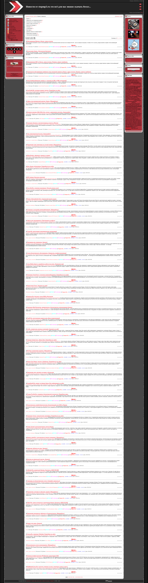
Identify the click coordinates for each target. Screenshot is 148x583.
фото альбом (133, 95)
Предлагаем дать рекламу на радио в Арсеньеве (40, 372)
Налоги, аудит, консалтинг (32, 23)
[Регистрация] (140, 7)
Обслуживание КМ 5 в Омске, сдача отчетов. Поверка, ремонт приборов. (47, 62)
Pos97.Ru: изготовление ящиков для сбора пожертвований (43, 318)
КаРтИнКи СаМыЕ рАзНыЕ (133, 30)
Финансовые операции (31, 33)
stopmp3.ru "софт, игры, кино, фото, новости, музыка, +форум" (40, 580)
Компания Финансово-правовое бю (52, 259)
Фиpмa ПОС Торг (43, 324)
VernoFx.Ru (47, 292)
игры (138, 101)
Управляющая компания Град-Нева (52, 551)
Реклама (28, 26)
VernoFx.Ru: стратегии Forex (32, 287)
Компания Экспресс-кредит (43, 96)
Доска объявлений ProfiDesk (51, 172)
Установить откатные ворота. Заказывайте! (35, 449)
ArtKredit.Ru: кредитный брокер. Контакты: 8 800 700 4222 (43, 470)
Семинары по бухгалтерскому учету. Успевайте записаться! (43, 481)
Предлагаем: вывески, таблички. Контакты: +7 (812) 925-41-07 (39, 493)
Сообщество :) (130, 78)
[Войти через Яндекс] (17, 49)
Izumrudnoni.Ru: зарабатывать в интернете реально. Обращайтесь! (40, 221)
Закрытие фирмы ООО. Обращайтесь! (34, 557)
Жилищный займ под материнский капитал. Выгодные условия (39, 102)
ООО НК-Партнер (49, 562)
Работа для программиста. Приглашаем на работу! (41, 220)
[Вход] (140, 9)
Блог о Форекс (48, 540)
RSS (142, 12)
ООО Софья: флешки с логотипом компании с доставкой (38, 113)
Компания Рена (42, 357)
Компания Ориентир (52, 140)
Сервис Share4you (48, 433)
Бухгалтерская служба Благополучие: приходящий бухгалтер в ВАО (41, 406)
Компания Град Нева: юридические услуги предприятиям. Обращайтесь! (42, 546)
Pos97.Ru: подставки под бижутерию (34, 319)
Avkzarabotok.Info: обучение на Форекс (34, 200)
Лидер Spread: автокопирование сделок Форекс (40, 426)
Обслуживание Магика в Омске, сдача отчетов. (40, 41)
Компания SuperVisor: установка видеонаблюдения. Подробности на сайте (48, 274)
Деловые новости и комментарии (34, 31)
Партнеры (129, 59)
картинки (138, 102)
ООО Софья (42, 118)
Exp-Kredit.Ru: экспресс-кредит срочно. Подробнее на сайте (43, 90)
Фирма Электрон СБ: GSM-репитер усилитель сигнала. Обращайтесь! (41, 211)
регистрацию (128, 112)
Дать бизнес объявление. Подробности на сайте (40, 166)
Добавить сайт (119, 16)
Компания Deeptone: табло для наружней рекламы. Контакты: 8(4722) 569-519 (43, 297)
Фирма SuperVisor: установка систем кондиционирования (38, 276)
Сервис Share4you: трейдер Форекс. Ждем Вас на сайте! (38, 428)
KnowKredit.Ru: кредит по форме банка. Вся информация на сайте (45, 383)
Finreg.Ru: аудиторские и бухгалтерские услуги (36, 232)
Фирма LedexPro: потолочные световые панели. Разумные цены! (40, 438)
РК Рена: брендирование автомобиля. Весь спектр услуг (38, 352)
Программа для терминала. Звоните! (37, 242)
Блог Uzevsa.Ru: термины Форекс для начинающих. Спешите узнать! (41, 535)
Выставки (29, 30)
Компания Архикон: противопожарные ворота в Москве (42, 123)
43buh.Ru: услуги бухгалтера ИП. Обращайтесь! (36, 503)
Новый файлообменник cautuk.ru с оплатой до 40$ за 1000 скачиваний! (47, 80)
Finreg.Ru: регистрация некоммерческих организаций (42, 231)
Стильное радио (42, 378)
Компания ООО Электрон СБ (53, 216)
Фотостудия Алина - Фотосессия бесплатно (39, 51)
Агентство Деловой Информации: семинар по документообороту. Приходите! (42, 482)
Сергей (41, 573)
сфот (126, 103)
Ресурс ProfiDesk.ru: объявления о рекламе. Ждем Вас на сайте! (40, 167)
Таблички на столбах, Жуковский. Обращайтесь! (36, 514)
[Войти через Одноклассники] (14, 52)
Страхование (29, 28)
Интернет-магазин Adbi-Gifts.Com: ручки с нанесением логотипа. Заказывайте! (48, 112)
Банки (28, 18)
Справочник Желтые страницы (45, 335)
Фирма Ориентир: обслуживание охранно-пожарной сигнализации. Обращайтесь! (43, 135)
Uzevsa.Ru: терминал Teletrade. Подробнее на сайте (41, 534)
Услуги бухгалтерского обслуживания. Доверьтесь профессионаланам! (46, 253)
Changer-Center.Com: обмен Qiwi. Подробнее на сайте (42, 340)
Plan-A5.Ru (50, 151)
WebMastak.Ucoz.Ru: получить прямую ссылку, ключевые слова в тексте (47, 566)
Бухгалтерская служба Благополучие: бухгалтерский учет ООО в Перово (47, 405)
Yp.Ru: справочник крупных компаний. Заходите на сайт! (43, 329)
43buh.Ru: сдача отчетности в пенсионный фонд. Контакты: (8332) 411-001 (47, 502)
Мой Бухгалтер (48, 313)
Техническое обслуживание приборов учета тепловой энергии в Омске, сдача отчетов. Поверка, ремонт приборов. (59, 71)
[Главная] (140, 4)
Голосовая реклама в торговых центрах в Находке (37, 373)
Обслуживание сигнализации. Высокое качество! (36, 417)
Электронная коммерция (32, 34)
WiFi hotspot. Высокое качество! (36, 177)
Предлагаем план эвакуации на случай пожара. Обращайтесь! (44, 144)
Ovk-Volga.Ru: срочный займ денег (33, 524)
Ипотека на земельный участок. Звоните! (38, 459)
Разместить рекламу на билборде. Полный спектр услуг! (38, 189)
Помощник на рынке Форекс (50, 205)
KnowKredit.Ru (41, 389)
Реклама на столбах (43, 518)
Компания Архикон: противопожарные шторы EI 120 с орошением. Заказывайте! (43, 124)
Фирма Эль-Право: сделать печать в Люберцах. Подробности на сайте (41, 362)
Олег (47, 400)
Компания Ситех (51, 422)
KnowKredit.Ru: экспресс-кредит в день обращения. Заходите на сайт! (41, 384)
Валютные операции (31, 25)
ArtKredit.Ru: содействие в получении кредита (36, 471)
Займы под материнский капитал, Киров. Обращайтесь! (42, 101)
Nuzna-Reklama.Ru (43, 498)
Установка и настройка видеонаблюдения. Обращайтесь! (43, 209)
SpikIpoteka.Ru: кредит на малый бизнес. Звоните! (37, 460)
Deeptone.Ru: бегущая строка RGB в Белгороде (40, 296)
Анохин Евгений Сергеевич (44, 46)
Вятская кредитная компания (44, 107)
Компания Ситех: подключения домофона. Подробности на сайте (45, 416)
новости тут (131, 100)
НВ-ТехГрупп (50, 183)
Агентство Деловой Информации (52, 487)
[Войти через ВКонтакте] (11, 49)
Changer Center (41, 346)
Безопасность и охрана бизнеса (34, 21)
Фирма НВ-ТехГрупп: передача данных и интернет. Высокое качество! (41, 178)
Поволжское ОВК (42, 529)
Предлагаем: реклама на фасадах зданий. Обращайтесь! (42, 491)
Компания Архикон (51, 129)
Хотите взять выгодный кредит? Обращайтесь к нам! (37, 91)
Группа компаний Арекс (52, 454)
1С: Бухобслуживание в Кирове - (52, 509)
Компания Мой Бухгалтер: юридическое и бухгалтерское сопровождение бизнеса (49, 307)
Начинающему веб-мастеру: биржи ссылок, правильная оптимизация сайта (42, 568)
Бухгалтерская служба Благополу (52, 411)
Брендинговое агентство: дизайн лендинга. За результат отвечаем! (40, 265)
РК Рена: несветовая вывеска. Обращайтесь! (39, 350)
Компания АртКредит (42, 476)
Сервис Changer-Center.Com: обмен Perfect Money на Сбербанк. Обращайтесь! (43, 341)
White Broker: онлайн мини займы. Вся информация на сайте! (39, 156)
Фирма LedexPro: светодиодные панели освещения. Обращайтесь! (45, 437)
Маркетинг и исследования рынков (34, 20)
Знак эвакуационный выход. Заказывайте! (39, 133)
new (139, 88)
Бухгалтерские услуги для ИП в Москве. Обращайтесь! (38, 308)
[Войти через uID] (8, 49)
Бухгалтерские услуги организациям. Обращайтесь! (41, 545)
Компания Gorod (42, 248)
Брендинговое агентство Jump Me (46, 270)
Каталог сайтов (33, 16)
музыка (129, 102)
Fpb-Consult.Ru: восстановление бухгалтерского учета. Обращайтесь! (41, 254)
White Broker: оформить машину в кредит (38, 155)
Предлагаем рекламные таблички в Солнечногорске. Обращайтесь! (45, 513)
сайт (132, 83)
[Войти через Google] (20, 49)
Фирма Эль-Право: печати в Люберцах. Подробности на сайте (44, 361)
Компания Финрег (49, 237)
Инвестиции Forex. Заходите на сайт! (37, 285)
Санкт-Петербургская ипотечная (44, 465)
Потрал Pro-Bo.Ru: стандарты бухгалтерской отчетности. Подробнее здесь (47, 394)
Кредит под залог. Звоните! (34, 523)
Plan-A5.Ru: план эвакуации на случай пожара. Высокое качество (40, 146)
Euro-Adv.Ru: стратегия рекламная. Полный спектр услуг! (43, 188)
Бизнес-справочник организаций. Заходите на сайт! (37, 330)
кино (126, 102)
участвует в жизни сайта (134, 84)
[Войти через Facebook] (14, 49)
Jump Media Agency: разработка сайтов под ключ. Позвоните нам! (45, 264)
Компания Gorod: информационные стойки (35, 243)
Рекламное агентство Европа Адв (46, 194)
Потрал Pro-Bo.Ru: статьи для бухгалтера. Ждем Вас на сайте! (39, 395)
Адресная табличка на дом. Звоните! (37, 448)
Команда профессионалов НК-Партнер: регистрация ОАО (43, 555)
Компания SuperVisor (52, 281)
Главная (27, 16)
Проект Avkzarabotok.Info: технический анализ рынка (41, 199)
